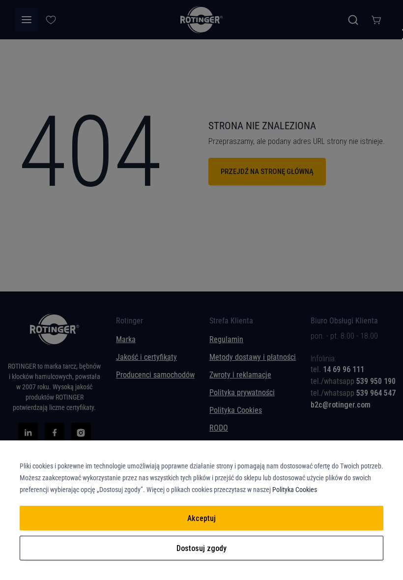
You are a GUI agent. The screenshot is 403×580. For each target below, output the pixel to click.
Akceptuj (201, 518)
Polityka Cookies (294, 489)
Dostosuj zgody (201, 548)
